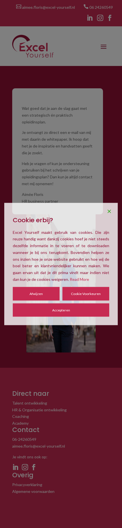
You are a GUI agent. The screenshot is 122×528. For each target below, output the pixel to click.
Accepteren (61, 310)
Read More (79, 279)
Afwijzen (36, 293)
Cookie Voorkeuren (86, 293)
